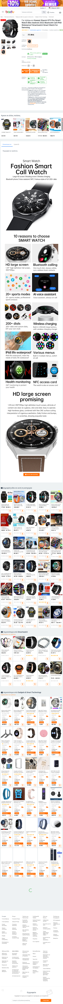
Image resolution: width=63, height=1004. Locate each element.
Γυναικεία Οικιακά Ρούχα (15, 998)
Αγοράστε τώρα (25, 71)
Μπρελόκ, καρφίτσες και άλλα (56, 984)
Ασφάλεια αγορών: (24, 78)
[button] (3, 12)
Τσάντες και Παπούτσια (25, 977)
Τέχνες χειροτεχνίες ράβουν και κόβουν (46, 993)
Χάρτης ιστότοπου (4, 989)
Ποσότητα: (24, 65)
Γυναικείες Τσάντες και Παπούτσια (25, 982)
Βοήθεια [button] (42, 8)
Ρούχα (13, 977)
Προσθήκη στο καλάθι (35, 71)
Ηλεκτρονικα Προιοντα (9, 16)
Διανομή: (24, 56)
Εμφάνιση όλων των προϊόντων (8, 634)
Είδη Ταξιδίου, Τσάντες (25, 991)
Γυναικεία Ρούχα (16, 979)
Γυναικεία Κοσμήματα (55, 992)
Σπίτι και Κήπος (45, 977)
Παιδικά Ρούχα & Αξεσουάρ (36, 981)
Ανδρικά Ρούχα (15, 982)
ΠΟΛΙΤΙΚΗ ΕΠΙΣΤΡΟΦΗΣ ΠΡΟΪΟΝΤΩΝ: (24, 89)
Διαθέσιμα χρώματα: (24, 40)
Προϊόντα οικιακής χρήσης (47, 989)
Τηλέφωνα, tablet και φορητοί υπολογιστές (24, 16)
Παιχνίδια (35, 999)
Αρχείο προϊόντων (4, 993)
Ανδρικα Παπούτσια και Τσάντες (25, 987)
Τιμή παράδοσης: (24, 61)
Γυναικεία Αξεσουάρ (14, 985)
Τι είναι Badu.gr (5, 979)
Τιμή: (23, 35)
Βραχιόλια (55, 998)
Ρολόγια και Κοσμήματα (56, 977)
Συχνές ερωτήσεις (4, 985)
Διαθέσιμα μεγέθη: (24, 46)
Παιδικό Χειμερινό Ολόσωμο (14, 993)
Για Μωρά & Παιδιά (36, 977)
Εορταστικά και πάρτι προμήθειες (46, 999)
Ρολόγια (55, 988)
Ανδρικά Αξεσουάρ (14, 989)
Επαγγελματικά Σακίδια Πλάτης (26, 995)
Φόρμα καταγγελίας (5, 999)
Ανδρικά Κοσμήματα (55, 995)
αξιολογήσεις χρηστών (35, 30)
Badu (2, 16)
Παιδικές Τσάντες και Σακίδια (35, 989)
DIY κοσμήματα (56, 980)
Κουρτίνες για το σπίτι (47, 985)
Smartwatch (51, 16)
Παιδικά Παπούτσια (35, 985)
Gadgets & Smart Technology (41, 16)
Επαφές (3, 996)
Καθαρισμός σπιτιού (45, 981)
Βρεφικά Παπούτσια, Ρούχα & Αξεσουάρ (35, 995)
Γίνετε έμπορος (5, 982)
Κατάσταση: (24, 49)
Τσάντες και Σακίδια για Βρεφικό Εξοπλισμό (25, 1000)
